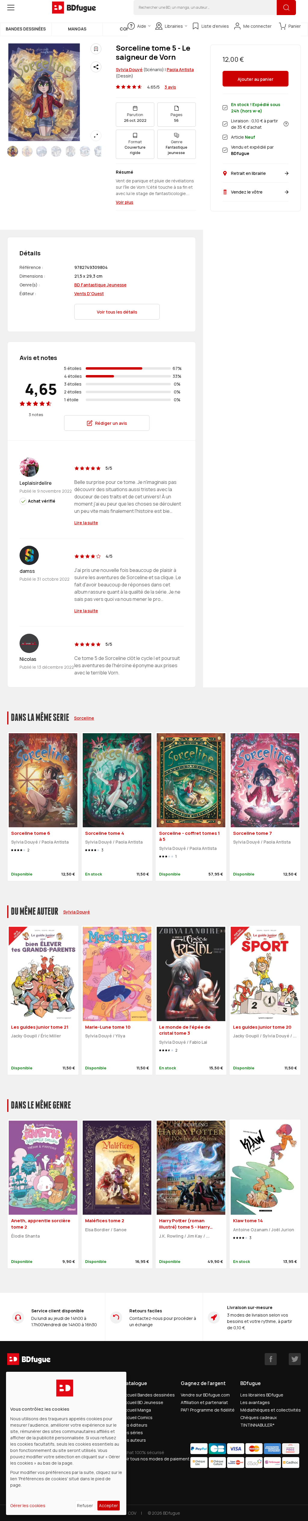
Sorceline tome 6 (30, 833)
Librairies (174, 26)
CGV (132, 1513)
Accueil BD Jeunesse (142, 1402)
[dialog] (66, 1443)
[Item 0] (12, 151)
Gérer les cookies (27, 1505)
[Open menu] (10, 7)
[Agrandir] (96, 135)
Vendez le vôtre (247, 192)
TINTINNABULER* (257, 1425)
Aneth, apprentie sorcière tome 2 (40, 1223)
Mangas (77, 29)
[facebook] (271, 1359)
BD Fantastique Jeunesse (100, 285)
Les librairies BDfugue (261, 1395)
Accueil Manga (136, 1410)
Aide (141, 26)
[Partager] (96, 67)
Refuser (85, 1505)
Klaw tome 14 (248, 1220)
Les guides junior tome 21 (40, 1027)
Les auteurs (134, 1440)
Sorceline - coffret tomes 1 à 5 (189, 836)
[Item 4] (70, 151)
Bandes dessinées (26, 29)
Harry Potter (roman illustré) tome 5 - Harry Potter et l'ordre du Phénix (189, 1226)
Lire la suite (86, 522)
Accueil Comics (137, 1417)
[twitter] (295, 1359)
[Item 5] (84, 151)
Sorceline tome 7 (252, 833)
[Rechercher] (286, 7)
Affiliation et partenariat (204, 1402)
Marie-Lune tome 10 (108, 1027)
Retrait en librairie (248, 173)
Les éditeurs (134, 1425)
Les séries (132, 1432)
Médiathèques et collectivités (270, 1410)
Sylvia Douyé (129, 69)
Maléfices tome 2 (104, 1220)
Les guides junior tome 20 (262, 1027)
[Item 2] (41, 151)
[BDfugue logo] (74, 8)
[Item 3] (56, 151)
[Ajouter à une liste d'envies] (96, 48)
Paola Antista (180, 69)
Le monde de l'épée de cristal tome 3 (185, 1030)
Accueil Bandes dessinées (148, 1395)
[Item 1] (27, 151)
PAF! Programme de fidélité (208, 1410)
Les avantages (255, 1402)
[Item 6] (99, 151)
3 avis (170, 87)
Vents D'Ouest (89, 293)
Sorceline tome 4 (104, 833)
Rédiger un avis (111, 423)
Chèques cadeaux (258, 1417)
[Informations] (286, 123)
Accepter (108, 1505)
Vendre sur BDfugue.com (205, 1395)
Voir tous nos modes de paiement (155, 1459)
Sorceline (84, 718)
